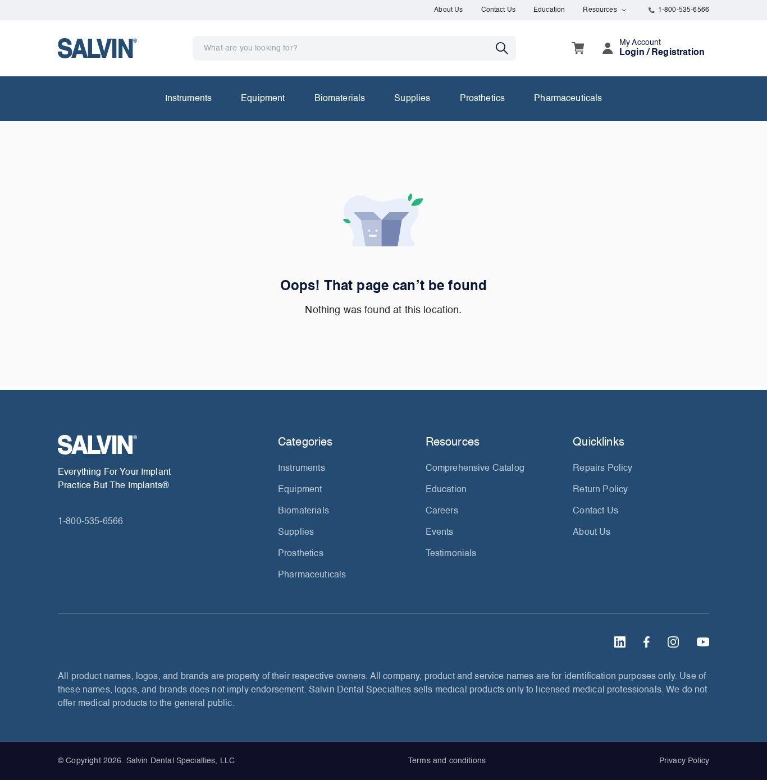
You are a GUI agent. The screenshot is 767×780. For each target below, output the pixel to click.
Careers (442, 511)
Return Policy (600, 489)
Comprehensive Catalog (475, 468)
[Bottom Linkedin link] (620, 642)
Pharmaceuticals (568, 98)
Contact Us (498, 10)
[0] (578, 48)
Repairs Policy (602, 468)
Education (549, 10)
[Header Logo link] (97, 48)
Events (440, 532)
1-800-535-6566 (683, 10)
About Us (448, 10)
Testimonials (451, 553)
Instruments (188, 98)
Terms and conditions (447, 761)
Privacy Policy (684, 761)
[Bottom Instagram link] (673, 642)
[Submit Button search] (506, 48)
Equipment (263, 98)
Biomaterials (340, 98)
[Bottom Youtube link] (703, 641)
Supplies (412, 98)
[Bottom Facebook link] (646, 642)
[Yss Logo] (163, 445)
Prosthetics (482, 98)
